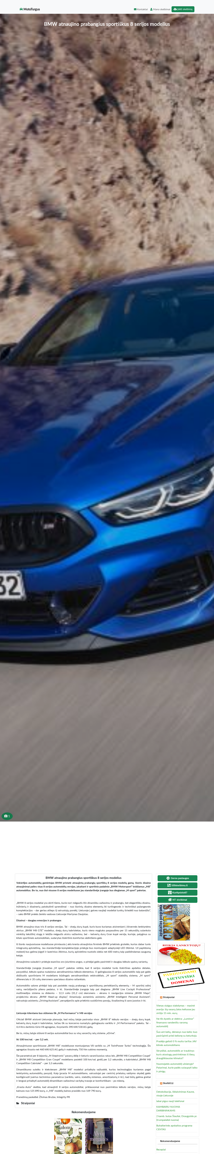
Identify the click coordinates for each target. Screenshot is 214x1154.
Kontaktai (142, 9)
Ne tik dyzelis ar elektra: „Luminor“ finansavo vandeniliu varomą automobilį (175, 1023)
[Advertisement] (107, 845)
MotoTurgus (31, 9)
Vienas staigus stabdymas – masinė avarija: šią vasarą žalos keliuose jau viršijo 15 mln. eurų (175, 1009)
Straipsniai (169, 997)
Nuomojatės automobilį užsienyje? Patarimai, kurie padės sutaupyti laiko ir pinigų (176, 1068)
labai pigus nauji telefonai (170, 1101)
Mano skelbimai (161, 9)
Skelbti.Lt (168, 1083)
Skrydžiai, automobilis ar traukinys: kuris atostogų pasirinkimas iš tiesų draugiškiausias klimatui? (175, 1055)
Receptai (161, 1149)
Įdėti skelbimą (184, 9)
